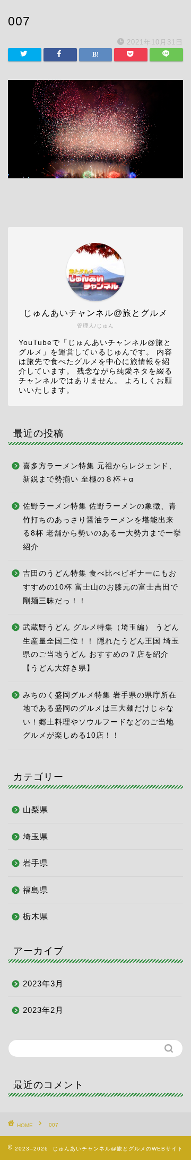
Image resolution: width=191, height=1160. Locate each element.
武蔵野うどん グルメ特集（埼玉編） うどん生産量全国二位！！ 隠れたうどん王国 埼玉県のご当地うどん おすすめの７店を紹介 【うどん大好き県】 (101, 647)
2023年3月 (43, 983)
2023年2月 (43, 1009)
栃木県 (35, 916)
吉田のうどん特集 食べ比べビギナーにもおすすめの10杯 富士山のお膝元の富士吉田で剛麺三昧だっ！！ (100, 586)
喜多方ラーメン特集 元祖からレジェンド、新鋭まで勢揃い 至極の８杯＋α (100, 473)
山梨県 (35, 809)
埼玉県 (35, 836)
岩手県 (35, 862)
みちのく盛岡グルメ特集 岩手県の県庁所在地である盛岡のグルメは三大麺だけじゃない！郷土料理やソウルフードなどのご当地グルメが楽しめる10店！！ (100, 715)
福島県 (35, 889)
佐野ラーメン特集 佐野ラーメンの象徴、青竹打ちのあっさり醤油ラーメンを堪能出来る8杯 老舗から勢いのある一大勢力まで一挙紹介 (102, 526)
